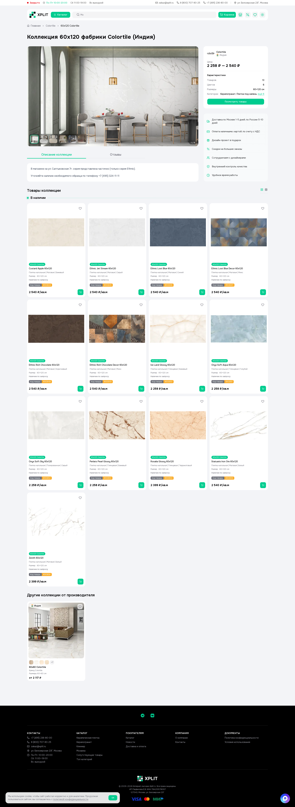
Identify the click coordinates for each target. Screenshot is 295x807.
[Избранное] (255, 15)
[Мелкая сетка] (266, 189)
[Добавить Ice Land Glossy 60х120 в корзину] (202, 389)
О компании (181, 737)
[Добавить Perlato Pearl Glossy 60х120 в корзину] (141, 485)
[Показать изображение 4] (63, 139)
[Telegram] (142, 715)
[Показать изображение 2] (43, 139)
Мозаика (81, 750)
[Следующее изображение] (193, 96)
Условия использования (237, 742)
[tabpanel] (113, 172)
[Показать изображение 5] (72, 139)
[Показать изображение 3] (53, 139)
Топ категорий (84, 759)
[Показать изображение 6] (82, 139)
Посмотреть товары (236, 101)
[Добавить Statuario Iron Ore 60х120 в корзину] (263, 485)
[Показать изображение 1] (34, 139)
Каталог (130, 737)
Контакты (180, 742)
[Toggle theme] (262, 15)
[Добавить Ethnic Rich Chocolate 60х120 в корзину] (80, 389)
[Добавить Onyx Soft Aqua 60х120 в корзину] (263, 389)
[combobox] (147, 15)
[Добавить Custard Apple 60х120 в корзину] (80, 292)
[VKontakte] (152, 715)
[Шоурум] (240, 15)
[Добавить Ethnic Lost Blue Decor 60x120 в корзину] (263, 292)
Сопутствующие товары (89, 755)
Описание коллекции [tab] (56, 155)
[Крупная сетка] (262, 189)
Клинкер (81, 746)
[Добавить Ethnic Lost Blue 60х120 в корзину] (202, 292)
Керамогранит (228, 94)
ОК (113, 798)
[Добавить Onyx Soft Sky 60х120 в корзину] (80, 485)
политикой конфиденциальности (70, 799)
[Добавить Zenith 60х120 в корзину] (80, 581)
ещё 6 (261, 94)
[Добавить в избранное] (80, 208)
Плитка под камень (247, 94)
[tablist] (86, 154)
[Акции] (248, 15)
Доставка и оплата (136, 746)
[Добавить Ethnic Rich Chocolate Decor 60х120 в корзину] (141, 389)
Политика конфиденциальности (242, 737)
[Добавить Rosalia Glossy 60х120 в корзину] (202, 485)
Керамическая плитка (88, 737)
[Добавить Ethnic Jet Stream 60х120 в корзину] (141, 292)
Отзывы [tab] (115, 155)
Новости (130, 742)
